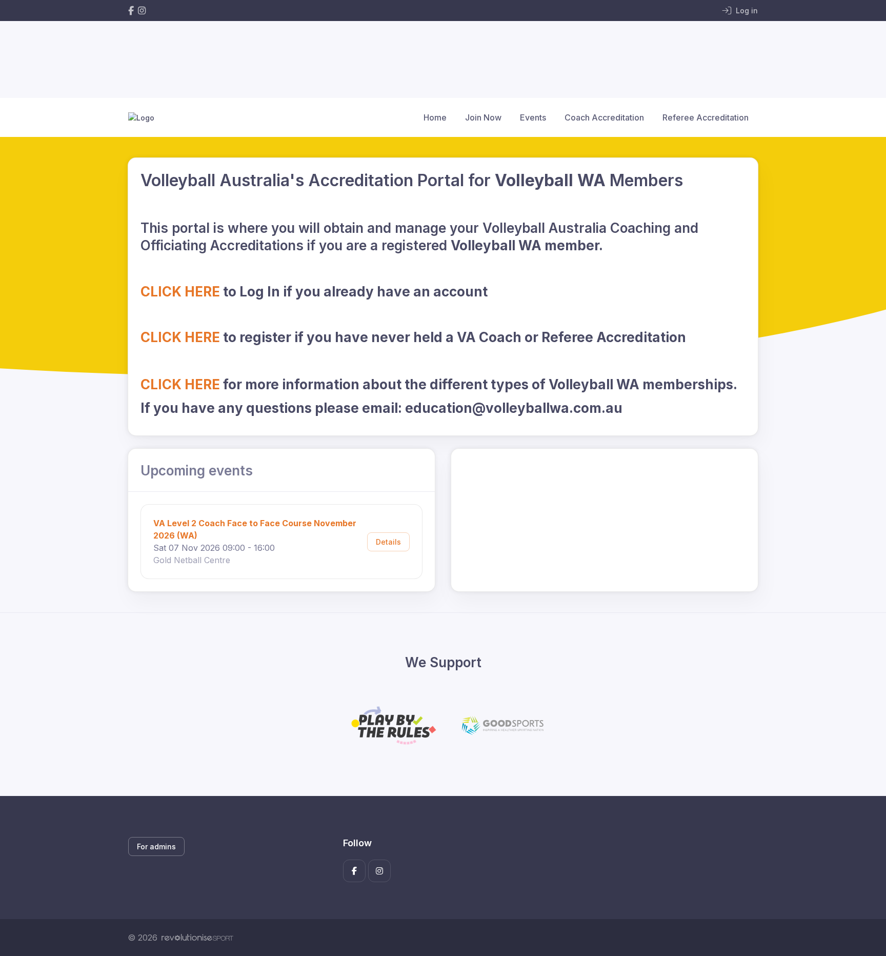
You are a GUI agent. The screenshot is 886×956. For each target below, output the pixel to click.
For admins (156, 846)
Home (435, 117)
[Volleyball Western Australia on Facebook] (131, 10)
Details (388, 541)
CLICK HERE (180, 292)
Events (533, 117)
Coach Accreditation (604, 117)
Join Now (483, 117)
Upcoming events (196, 471)
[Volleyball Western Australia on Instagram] (142, 10)
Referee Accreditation (705, 117)
